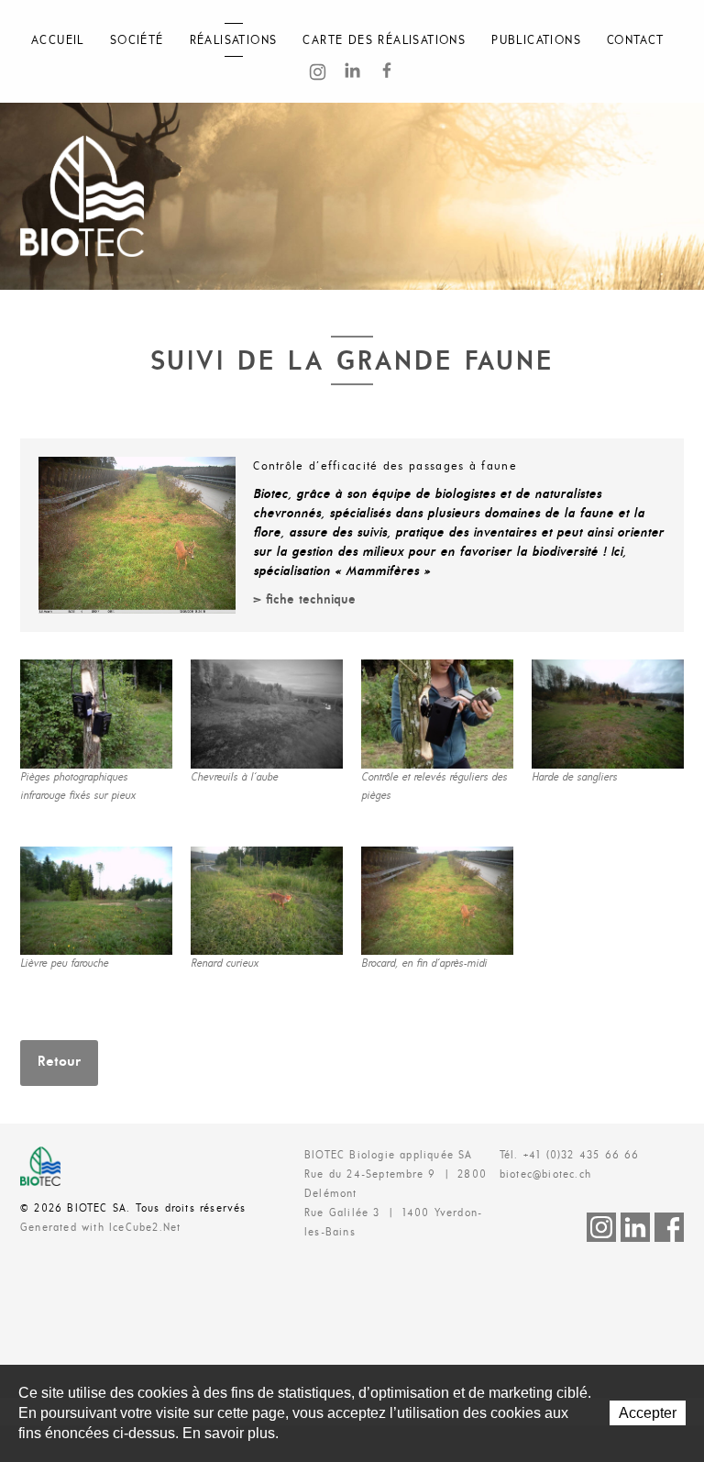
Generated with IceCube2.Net (100, 1228)
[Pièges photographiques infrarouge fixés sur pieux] (96, 714)
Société (137, 41)
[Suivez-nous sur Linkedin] (352, 71)
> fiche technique (304, 600)
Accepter (647, 1413)
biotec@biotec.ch (545, 1174)
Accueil (57, 41)
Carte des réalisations (384, 41)
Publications (536, 41)
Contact (636, 41)
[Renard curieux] (267, 901)
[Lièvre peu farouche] (96, 901)
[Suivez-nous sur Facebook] (386, 71)
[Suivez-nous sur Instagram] (317, 75)
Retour (59, 1062)
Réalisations (234, 41)
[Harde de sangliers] (608, 714)
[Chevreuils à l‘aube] (267, 714)
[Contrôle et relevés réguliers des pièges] (437, 714)
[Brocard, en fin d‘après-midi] (437, 901)
